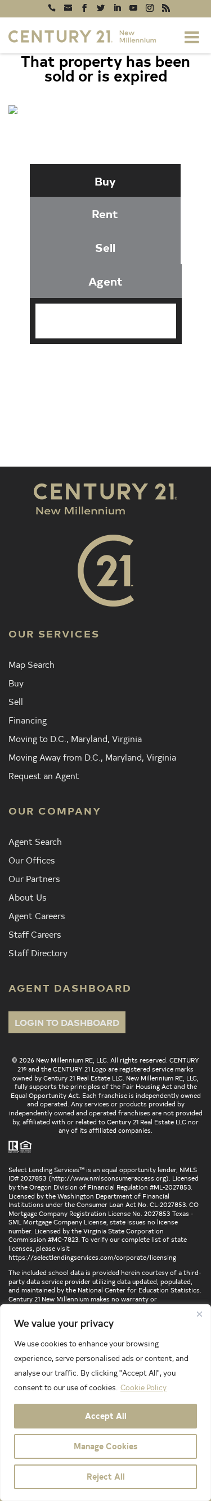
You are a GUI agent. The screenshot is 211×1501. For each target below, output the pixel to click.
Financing (27, 719)
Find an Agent (121, 368)
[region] (105, 1402)
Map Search (31, 664)
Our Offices (31, 859)
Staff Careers (34, 934)
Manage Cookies (105, 1446)
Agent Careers (36, 915)
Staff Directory (38, 952)
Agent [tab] (105, 280)
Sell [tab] (105, 247)
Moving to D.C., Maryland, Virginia (75, 738)
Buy (16, 682)
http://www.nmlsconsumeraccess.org (108, 1177)
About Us (27, 896)
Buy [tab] (105, 180)
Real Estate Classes (121, 408)
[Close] (199, 1314)
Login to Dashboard (67, 1022)
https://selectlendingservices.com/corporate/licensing (92, 1257)
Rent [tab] (105, 213)
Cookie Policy (143, 1387)
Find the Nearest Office (119, 388)
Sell (15, 701)
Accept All (106, 1415)
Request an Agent (43, 775)
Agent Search (35, 841)
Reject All (106, 1476)
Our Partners (34, 878)
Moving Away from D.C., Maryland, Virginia (92, 756)
